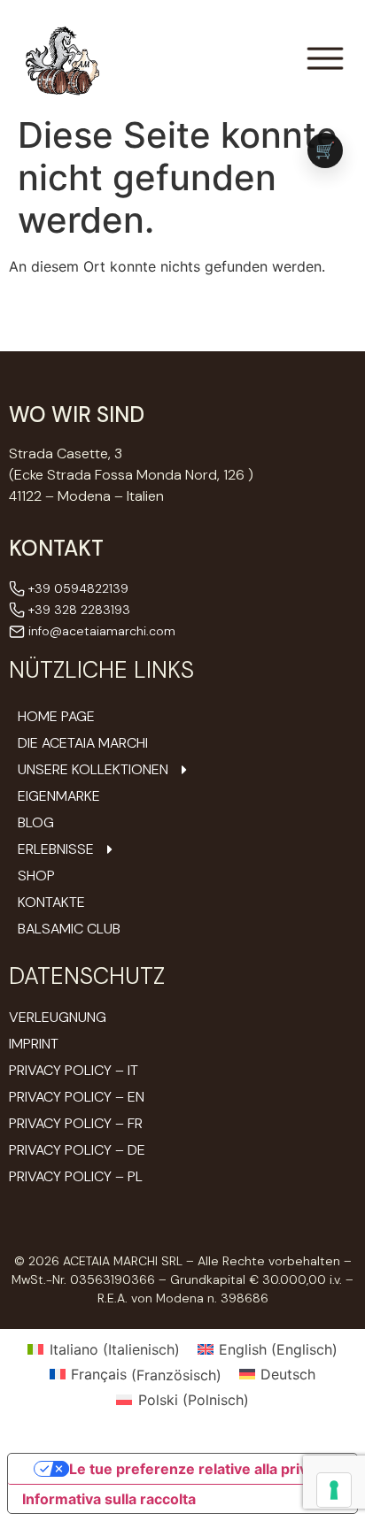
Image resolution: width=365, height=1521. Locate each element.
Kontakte (51, 902)
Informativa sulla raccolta (109, 1499)
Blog (36, 823)
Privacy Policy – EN (76, 1096)
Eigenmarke (59, 796)
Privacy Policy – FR (76, 1123)
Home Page (56, 717)
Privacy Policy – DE (77, 1150)
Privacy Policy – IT (73, 1070)
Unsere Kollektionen (93, 770)
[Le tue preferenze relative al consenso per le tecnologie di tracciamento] (334, 1490)
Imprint (33, 1043)
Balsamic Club (69, 929)
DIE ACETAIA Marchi (83, 743)
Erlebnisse (56, 849)
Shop (36, 876)
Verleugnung (57, 1017)
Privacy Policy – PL (76, 1176)
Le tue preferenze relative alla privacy (200, 1469)
